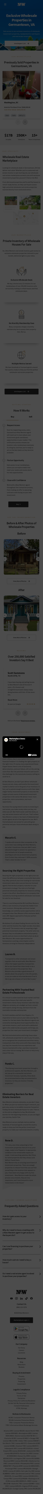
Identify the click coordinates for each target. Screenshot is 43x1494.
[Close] (37, 739)
